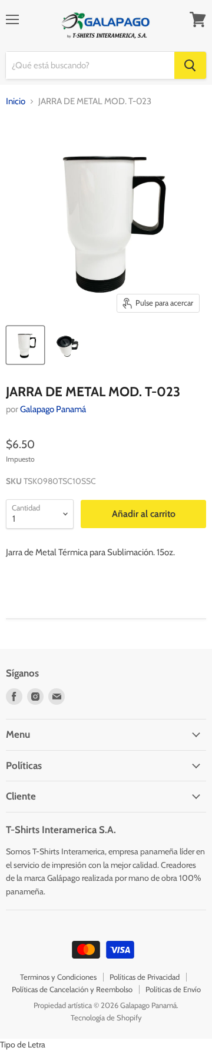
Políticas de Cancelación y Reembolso (72, 989)
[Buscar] (190, 65)
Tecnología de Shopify (106, 1017)
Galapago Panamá (53, 409)
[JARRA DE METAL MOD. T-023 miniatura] (25, 345)
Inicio (15, 102)
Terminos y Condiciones (58, 977)
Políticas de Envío (173, 989)
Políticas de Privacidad (145, 977)
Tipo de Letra (22, 1044)
